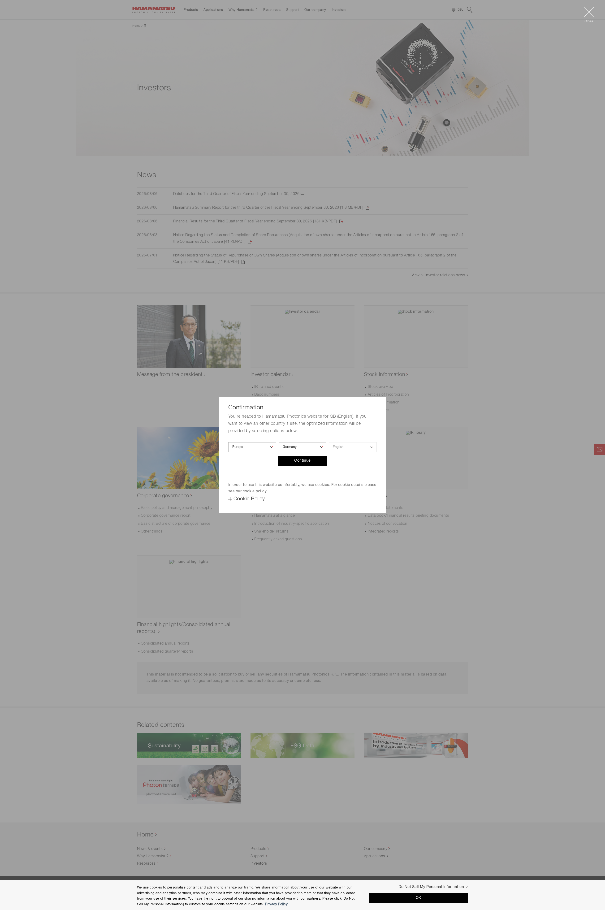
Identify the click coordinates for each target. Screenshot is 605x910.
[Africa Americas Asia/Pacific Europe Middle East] (252, 447)
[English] (353, 447)
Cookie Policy (249, 499)
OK (418, 898)
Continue (302, 461)
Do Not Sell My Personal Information (431, 887)
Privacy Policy (276, 904)
